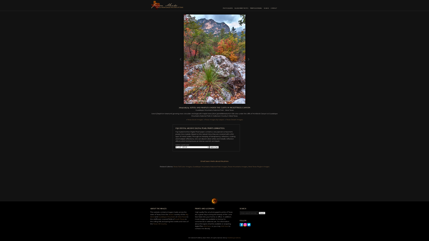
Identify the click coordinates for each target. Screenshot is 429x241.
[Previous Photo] (181, 70)
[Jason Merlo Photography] (167, 9)
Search (266, 8)
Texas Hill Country (160, 224)
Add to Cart (214, 147)
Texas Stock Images (195, 120)
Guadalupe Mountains (167, 217)
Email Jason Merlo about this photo (215, 161)
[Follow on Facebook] (241, 225)
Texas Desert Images (234, 120)
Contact (274, 8)
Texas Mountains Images (237, 167)
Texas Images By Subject (214, 120)
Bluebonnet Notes (241, 8)
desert (171, 214)
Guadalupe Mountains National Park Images (210, 167)
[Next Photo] (214, 103)
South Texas (179, 219)
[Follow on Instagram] (245, 225)
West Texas (182, 217)
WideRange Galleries (234, 238)
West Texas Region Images (258, 167)
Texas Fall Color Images (182, 167)
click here (207, 226)
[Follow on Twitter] (249, 225)
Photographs (228, 8)
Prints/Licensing (256, 8)
